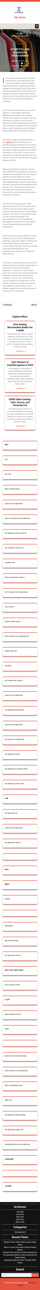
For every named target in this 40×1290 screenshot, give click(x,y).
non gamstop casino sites (14, 784)
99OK (7, 1029)
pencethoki (9, 926)
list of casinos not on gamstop (16, 592)
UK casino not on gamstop (14, 739)
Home (19, 34)
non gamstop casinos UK (14, 1130)
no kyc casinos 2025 (12, 985)
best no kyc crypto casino (14, 970)
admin (17, 63)
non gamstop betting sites (14, 710)
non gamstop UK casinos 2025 (16, 769)
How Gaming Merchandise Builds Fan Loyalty (20, 327)
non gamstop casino (12, 754)
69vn (7, 869)
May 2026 (20, 1217)
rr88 (6, 798)
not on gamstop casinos (14, 680)
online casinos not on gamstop (16, 1071)
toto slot (8, 474)
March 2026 (20, 1222)
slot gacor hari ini (11, 813)
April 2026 (20, 1219)
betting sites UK (11, 651)
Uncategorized (19, 36)
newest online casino (12, 621)
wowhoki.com (10, 562)
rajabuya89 (9, 1159)
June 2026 (20, 1214)
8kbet (7, 884)
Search (35, 1275)
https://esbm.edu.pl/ (12, 489)
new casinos (9, 607)
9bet (6, 445)
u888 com (8, 1100)
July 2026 (20, 1212)
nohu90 (7, 899)
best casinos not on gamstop (15, 1056)
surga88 (8, 1186)
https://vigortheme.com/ (14, 1085)
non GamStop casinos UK (14, 548)
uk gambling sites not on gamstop (17, 1144)
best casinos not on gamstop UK (17, 636)
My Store (20, 17)
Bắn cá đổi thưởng (11, 941)
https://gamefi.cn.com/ (13, 1014)
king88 (7, 999)
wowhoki (8, 666)
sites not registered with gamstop (17, 518)
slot (6, 459)
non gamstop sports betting (15, 1115)
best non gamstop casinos (15, 577)
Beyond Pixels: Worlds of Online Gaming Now (20, 1252)
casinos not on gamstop (14, 504)
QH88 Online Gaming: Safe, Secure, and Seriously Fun (20, 402)
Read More (20, 351)
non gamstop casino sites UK (16, 533)
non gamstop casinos (13, 842)
